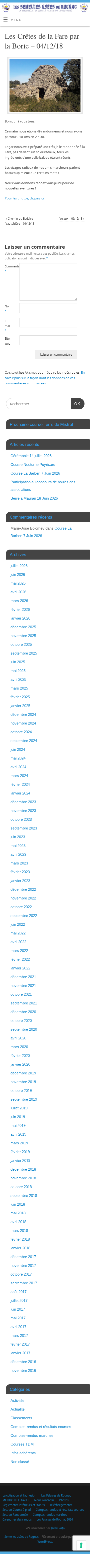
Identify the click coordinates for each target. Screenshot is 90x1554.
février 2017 (20, 1344)
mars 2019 (19, 1143)
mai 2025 (18, 671)
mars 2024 (19, 776)
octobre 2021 (21, 994)
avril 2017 (18, 1327)
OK (75, 403)
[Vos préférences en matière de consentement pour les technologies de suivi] (81, 1545)
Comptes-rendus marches (32, 1435)
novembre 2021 (23, 985)
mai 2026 (18, 583)
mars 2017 (19, 1335)
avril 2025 (18, 679)
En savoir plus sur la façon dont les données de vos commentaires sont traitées (45, 377)
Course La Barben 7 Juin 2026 (35, 473)
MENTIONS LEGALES (15, 1500)
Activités (17, 1400)
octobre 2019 (21, 1090)
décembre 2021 (23, 977)
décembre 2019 (23, 1073)
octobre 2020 (21, 1020)
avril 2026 (18, 592)
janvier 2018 (20, 1248)
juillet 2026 (19, 566)
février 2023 (20, 872)
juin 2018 (17, 1204)
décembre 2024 (23, 714)
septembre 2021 (23, 1003)
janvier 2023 (20, 880)
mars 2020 (19, 1047)
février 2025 (20, 697)
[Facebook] (84, 10)
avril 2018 (18, 1222)
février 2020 (20, 1055)
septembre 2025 (23, 653)
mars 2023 (19, 863)
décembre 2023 (23, 802)
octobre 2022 (21, 907)
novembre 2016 (23, 1370)
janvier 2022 (20, 968)
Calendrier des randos (17, 1519)
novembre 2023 (23, 810)
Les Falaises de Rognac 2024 (54, 1519)
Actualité (17, 1409)
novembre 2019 (23, 1082)
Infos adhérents (23, 1453)
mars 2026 (19, 601)
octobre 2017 (21, 1274)
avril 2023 (18, 854)
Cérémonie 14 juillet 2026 (31, 456)
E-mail (7, 325)
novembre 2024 (23, 723)
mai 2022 (18, 933)
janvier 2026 (20, 618)
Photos (63, 1500)
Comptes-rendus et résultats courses (40, 1427)
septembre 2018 (23, 1195)
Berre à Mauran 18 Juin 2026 (34, 498)
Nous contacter (44, 1500)
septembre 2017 (23, 1283)
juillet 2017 (19, 1300)
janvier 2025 (20, 706)
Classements (21, 1418)
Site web (7, 341)
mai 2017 (18, 1318)
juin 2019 (17, 1117)
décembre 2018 (23, 1169)
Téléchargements (61, 1505)
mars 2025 (19, 688)
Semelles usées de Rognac (21, 1537)
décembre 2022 (23, 889)
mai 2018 (18, 1213)
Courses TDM (22, 1444)
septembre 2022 (23, 915)
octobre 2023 (21, 819)
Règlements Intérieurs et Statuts (23, 1505)
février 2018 (20, 1239)
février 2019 (20, 1152)
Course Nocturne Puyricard (32, 464)
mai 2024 (18, 758)
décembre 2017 (23, 1257)
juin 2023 (17, 837)
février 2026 (20, 609)
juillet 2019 (19, 1108)
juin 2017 (17, 1309)
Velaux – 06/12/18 (72, 218)
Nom (8, 308)
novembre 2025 (23, 636)
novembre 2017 (23, 1265)
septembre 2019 (23, 1099)
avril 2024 (18, 767)
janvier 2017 (20, 1353)
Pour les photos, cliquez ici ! (25, 198)
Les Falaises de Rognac (56, 1495)
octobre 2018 (21, 1187)
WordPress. (45, 1542)
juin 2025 (17, 662)
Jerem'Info (57, 1528)
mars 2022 (19, 950)
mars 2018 (19, 1230)
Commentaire (8, 268)
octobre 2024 (21, 732)
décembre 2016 (23, 1362)
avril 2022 (18, 942)
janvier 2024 (20, 793)
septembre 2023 (23, 828)
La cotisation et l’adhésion (19, 1495)
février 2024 (20, 784)
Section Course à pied (16, 1510)
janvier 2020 (20, 1064)
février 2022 (20, 959)
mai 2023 (18, 845)
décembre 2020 (23, 1012)
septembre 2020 (23, 1029)
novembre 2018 (23, 1178)
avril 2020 (18, 1038)
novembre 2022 (23, 898)
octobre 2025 (21, 644)
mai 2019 (18, 1125)
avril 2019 (18, 1134)
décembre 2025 (23, 627)
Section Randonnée (15, 1515)
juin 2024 (17, 749)
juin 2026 (17, 574)
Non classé (19, 1462)
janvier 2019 (20, 1160)
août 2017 (18, 1292)
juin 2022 (17, 924)
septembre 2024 (23, 741)
